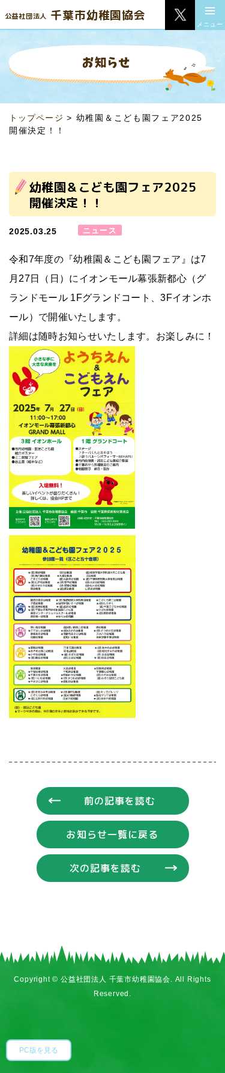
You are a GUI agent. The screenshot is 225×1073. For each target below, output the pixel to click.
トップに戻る (198, 1046)
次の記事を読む (106, 868)
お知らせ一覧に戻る (112, 834)
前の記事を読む (120, 800)
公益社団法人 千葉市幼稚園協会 (115, 979)
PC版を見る (38, 1050)
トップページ (36, 118)
